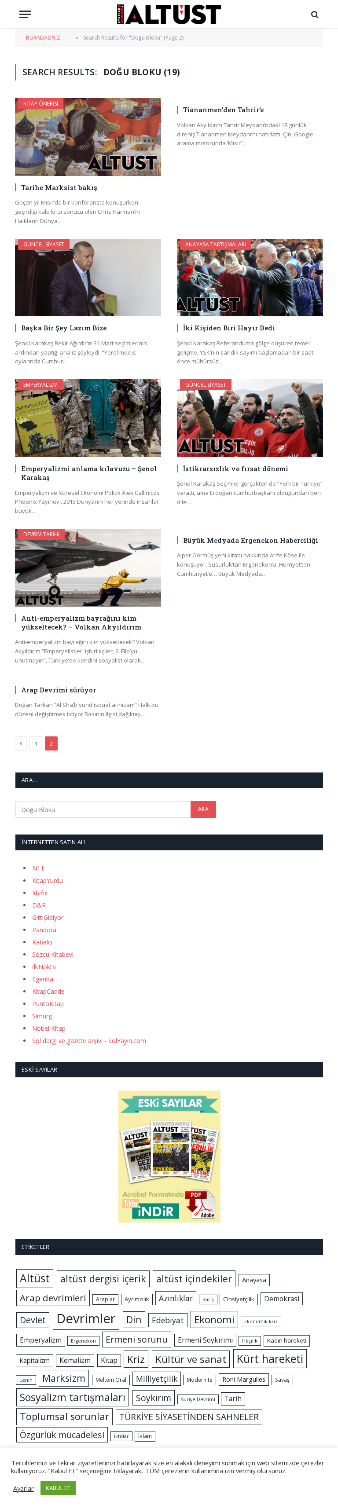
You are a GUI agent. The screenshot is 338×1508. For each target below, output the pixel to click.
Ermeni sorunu (137, 1339)
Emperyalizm (40, 384)
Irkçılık (249, 1341)
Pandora (44, 930)
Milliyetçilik (156, 1378)
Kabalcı (42, 942)
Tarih (233, 1398)
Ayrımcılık (137, 1299)
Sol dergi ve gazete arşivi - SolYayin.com (89, 1040)
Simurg (42, 1016)
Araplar (105, 1299)
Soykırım (153, 1398)
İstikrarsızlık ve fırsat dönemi (235, 468)
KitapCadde (48, 991)
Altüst (35, 1278)
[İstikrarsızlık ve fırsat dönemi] (250, 418)
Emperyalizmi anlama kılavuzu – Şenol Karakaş (89, 473)
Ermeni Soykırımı (205, 1340)
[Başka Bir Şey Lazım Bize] (88, 278)
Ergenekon (83, 1341)
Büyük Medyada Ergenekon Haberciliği (250, 540)
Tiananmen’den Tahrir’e (223, 109)
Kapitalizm (34, 1360)
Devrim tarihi (41, 534)
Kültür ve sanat (190, 1359)
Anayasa (254, 1279)
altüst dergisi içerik (103, 1278)
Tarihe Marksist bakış (59, 187)
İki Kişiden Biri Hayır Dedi (229, 327)
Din (134, 1319)
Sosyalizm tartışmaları (72, 1397)
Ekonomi (214, 1319)
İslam (145, 1436)
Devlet (33, 1320)
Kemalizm (75, 1360)
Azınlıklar (176, 1298)
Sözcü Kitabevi (52, 954)
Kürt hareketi (270, 1358)
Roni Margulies (243, 1379)
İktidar (121, 1436)
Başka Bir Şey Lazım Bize (64, 327)
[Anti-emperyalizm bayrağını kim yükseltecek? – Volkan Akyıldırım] (88, 568)
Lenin (26, 1380)
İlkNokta (44, 967)
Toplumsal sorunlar (64, 1416)
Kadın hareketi (286, 1340)
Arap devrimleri (53, 1298)
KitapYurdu (47, 880)
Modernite (200, 1380)
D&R (39, 905)
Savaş (282, 1380)
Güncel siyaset (43, 244)
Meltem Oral (111, 1380)
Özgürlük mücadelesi (62, 1435)
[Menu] (25, 14)
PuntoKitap (48, 1003)
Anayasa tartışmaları (215, 244)
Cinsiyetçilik (238, 1299)
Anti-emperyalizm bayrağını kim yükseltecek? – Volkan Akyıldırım (81, 622)
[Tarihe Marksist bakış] (88, 137)
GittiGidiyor (47, 917)
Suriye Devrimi (198, 1399)
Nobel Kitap (49, 1028)
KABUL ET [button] (58, 1488)
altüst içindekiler (194, 1278)
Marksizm (63, 1378)
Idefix (40, 893)
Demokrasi (281, 1298)
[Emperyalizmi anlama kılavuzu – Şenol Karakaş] (88, 418)
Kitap (109, 1360)
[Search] (314, 14)
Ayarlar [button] (23, 1488)
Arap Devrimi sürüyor (58, 689)
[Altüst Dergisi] (169, 14)
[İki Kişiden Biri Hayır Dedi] (250, 278)
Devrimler (86, 1318)
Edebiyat (168, 1320)
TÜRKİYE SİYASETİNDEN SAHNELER (189, 1417)
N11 (38, 868)
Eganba (42, 979)
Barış (208, 1299)
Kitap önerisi (40, 103)
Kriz (136, 1359)
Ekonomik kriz (261, 1321)
